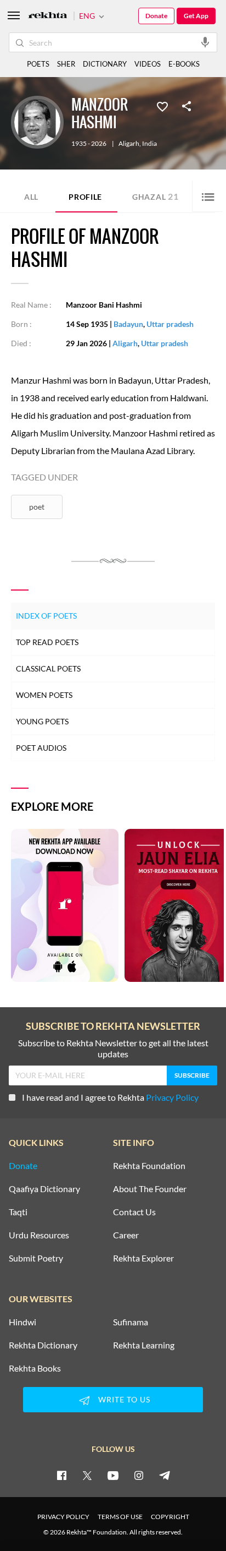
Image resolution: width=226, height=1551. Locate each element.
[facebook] (61, 1475)
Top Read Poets (47, 642)
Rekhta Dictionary (43, 1345)
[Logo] (47, 16)
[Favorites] (162, 106)
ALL (31, 196)
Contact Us (134, 1212)
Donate (156, 16)
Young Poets (42, 721)
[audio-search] (205, 42)
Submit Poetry (36, 1258)
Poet (36, 506)
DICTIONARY (105, 63)
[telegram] (164, 1475)
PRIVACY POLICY (63, 1516)
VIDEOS (147, 63)
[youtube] (113, 1475)
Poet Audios (41, 747)
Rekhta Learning (143, 1345)
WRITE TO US (124, 1399)
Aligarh (128, 143)
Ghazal (155, 196)
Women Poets (44, 695)
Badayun (128, 324)
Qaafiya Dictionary (44, 1188)
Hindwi (22, 1322)
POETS (38, 63)
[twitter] (87, 1475)
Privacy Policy (172, 1097)
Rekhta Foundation (149, 1165)
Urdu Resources (39, 1235)
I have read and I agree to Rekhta (110, 1097)
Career (126, 1235)
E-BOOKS (184, 63)
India (149, 143)
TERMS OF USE (120, 1516)
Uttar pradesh (170, 324)
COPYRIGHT (170, 1516)
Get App (196, 16)
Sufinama (130, 1322)
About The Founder (150, 1188)
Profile (85, 196)
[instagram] (139, 1475)
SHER (66, 63)
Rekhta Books (35, 1368)
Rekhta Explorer (143, 1258)
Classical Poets (48, 668)
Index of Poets (46, 615)
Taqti (18, 1212)
